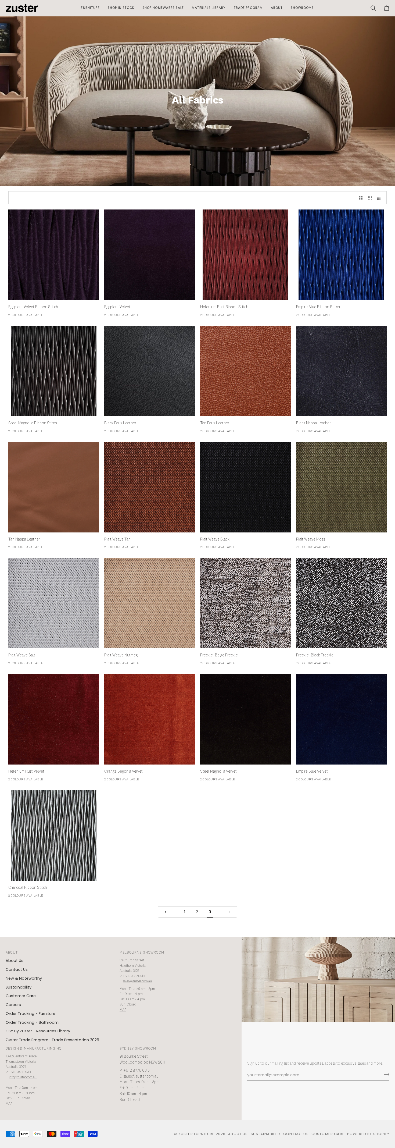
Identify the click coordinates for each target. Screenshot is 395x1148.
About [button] (12, 952)
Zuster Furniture (196, 1133)
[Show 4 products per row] (381, 197)
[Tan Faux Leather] (245, 371)
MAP (123, 1010)
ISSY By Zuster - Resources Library (38, 1031)
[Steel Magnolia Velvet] (245, 719)
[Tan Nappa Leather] (53, 487)
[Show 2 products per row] (360, 197)
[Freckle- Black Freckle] (341, 603)
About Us (14, 960)
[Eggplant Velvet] (149, 254)
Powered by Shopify (368, 1133)
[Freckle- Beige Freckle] (245, 603)
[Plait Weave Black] (245, 487)
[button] (90, 8)
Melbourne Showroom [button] (142, 952)
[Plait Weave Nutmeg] (149, 603)
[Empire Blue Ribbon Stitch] (341, 254)
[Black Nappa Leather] (341, 371)
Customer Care (21, 995)
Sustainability (18, 987)
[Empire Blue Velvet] (341, 719)
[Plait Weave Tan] (149, 487)
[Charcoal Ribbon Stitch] (53, 835)
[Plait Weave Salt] (53, 603)
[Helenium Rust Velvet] (53, 719)
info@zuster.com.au (23, 1077)
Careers (13, 1004)
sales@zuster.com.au (137, 981)
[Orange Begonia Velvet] (149, 719)
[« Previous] (165, 912)
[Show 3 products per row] (370, 197)
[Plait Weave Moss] (341, 487)
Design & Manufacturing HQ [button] (34, 1048)
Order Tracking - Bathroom (32, 1022)
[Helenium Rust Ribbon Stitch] (245, 254)
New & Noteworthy (24, 978)
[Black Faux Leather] (149, 371)
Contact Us (17, 969)
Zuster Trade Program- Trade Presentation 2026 (52, 1040)
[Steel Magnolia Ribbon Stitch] (53, 371)
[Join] (384, 1074)
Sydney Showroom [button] (138, 1048)
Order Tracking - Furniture (30, 1013)
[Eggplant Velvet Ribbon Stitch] (53, 254)
